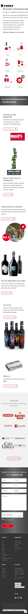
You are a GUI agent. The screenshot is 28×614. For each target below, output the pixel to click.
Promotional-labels (18, 548)
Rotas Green (4, 571)
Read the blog (6, 293)
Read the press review (10, 386)
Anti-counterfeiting (18, 542)
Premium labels (18, 541)
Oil (2, 542)
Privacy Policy (18, 583)
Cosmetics (4, 549)
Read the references (13, 458)
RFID (16, 549)
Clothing (3, 553)
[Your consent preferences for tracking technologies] (25, 611)
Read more (7, 194)
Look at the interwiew (9, 129)
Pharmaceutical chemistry (7, 558)
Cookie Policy (18, 585)
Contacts (4, 576)
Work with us (4, 575)
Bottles (16, 546)
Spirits (3, 548)
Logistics (4, 556)
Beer (3, 546)
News (3, 573)
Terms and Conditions (19, 587)
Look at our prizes (9, 317)
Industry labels (5, 560)
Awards (3, 570)
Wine (3, 541)
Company (4, 568)
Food (3, 551)
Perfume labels (5, 554)
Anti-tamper (17, 544)
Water (3, 544)
